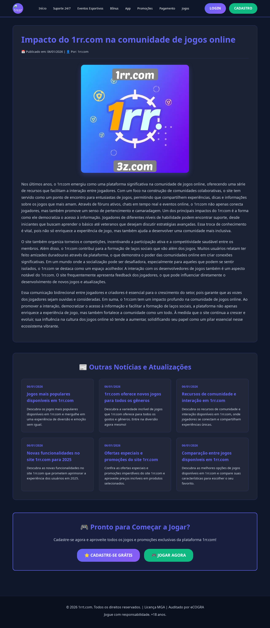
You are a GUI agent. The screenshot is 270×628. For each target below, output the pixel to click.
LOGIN (215, 8)
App (128, 8)
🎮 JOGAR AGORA (168, 555)
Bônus (114, 8)
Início (42, 8)
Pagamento (167, 8)
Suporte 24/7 (62, 8)
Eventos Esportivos (90, 8)
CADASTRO (243, 8)
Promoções (145, 8)
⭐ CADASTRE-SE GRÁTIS (108, 555)
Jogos (185, 8)
